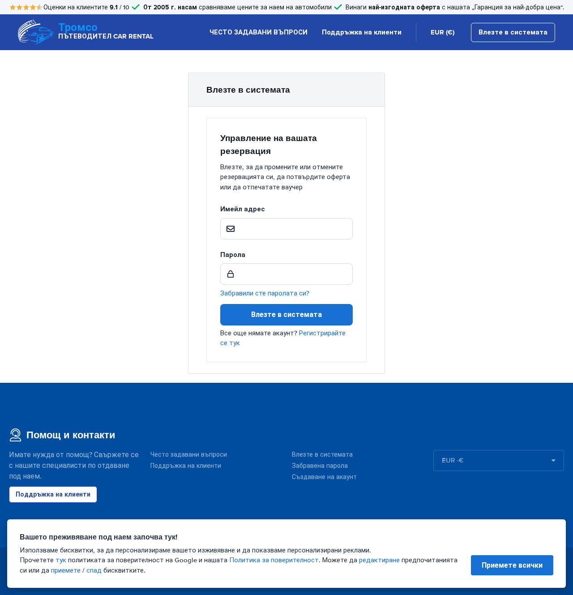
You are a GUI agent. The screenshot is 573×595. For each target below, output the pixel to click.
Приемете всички (512, 565)
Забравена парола (320, 466)
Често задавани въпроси (188, 454)
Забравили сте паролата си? (264, 293)
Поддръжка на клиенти (362, 32)
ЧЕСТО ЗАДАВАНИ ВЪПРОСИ (259, 32)
